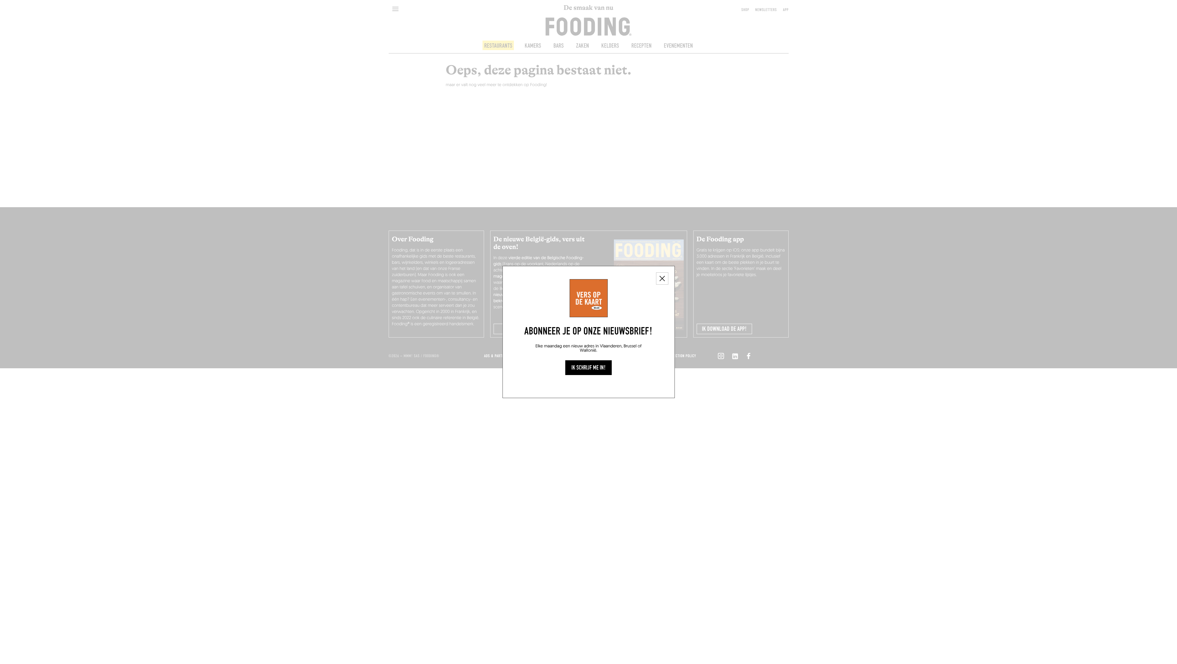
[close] (662, 278)
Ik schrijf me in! (588, 367)
